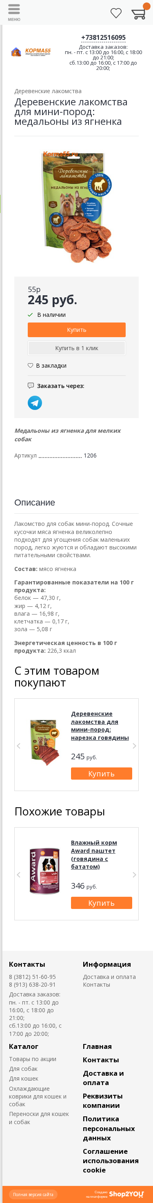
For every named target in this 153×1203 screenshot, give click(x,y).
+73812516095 (103, 37)
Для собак (23, 1068)
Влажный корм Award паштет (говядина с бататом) (94, 854)
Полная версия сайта (33, 1194)
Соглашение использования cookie (111, 1160)
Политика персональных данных (109, 1128)
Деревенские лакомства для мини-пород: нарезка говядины (100, 725)
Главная (97, 1046)
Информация (107, 964)
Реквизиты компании (103, 1100)
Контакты (27, 964)
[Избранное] (116, 13)
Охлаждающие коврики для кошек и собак (38, 1096)
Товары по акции (32, 1059)
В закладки (51, 365)
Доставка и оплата (109, 977)
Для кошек (23, 1078)
